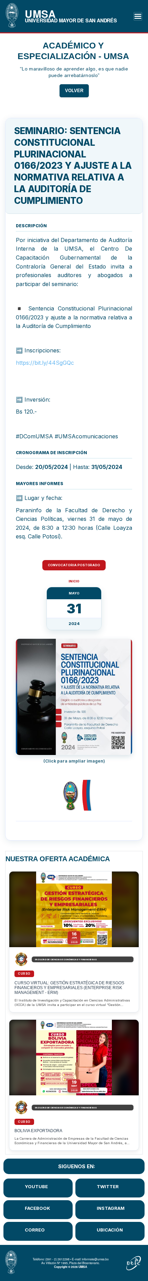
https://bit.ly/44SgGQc (45, 362)
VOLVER (74, 90)
